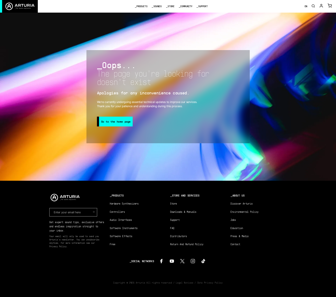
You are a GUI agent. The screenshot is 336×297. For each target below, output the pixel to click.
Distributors (178, 236)
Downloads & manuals (183, 211)
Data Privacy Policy (210, 282)
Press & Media (239, 236)
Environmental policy (244, 211)
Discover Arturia (241, 203)
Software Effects (121, 236)
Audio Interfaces (121, 219)
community (186, 6)
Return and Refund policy (186, 244)
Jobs (233, 219)
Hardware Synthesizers (124, 203)
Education (236, 228)
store (170, 6)
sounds (157, 6)
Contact (235, 244)
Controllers (117, 211)
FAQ (172, 228)
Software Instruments (124, 228)
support (203, 6)
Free (112, 244)
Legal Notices (184, 282)
